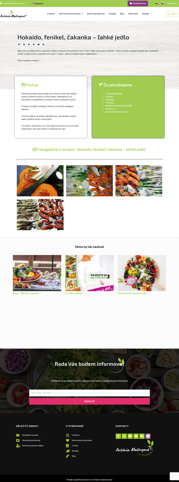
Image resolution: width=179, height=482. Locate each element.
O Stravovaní (75, 426)
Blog (122, 14)
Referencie (133, 14)
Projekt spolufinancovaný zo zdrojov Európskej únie (89, 479)
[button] (19, 44)
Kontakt (145, 14)
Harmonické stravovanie (69, 14)
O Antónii (51, 14)
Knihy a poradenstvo (96, 14)
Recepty (112, 14)
